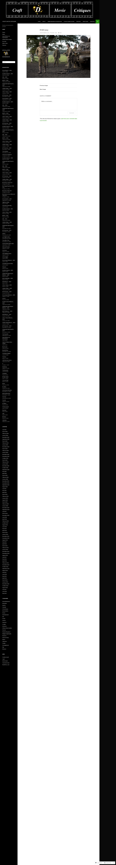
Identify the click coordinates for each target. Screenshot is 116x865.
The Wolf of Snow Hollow (7, 263)
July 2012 (4, 589)
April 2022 (4, 473)
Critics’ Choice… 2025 (7, 91)
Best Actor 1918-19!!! (7, 190)
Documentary (5, 611)
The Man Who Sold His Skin (8, 243)
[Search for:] (8, 62)
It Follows (4, 403)
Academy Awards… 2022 (7, 158)
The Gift (4, 400)
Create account (5, 657)
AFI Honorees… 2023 (6, 148)
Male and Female (6, 247)
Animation (4, 603)
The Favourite (5, 334)
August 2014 (5, 555)
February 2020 (5, 503)
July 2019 (4, 511)
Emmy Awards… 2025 (7, 98)
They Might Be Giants (6, 253)
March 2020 (4, 502)
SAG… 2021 (4, 218)
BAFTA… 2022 (5, 169)
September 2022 (5, 469)
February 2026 (5, 433)
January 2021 (5, 498)
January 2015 (5, 549)
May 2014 (4, 559)
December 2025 (5, 437)
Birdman (4, 416)
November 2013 (5, 564)
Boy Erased (4, 346)
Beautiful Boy (5, 350)
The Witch (4, 373)
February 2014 (5, 562)
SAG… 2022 (4, 166)
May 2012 (4, 593)
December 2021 (5, 481)
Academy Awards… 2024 (7, 101)
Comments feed (5, 662)
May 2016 (4, 528)
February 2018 (5, 521)
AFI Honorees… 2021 (6, 230)
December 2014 (5, 551)
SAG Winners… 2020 (6, 281)
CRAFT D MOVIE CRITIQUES (9, 21)
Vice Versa (4, 250)
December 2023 (5, 454)
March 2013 (4, 580)
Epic (3, 616)
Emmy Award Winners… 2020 (8, 295)
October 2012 (5, 585)
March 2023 (4, 460)
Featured (4, 622)
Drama (3, 612)
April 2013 (4, 578)
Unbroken (4, 420)
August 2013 (5, 570)
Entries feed (5, 660)
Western (4, 649)
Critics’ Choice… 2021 (7, 212)
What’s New (85, 21)
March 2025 (4, 441)
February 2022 (5, 477)
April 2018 (4, 519)
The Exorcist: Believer (7, 154)
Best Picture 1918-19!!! (7, 182)
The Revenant (5, 370)
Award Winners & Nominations (55, 21)
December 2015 (5, 536)
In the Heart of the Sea (7, 390)
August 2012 (5, 587)
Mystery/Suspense (6, 631)
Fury (60, 32)
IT (2, 363)
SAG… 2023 (4, 134)
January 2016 (5, 534)
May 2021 (4, 490)
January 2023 (5, 464)
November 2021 (5, 483)
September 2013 (5, 568)
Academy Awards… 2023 (7, 126)
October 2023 (5, 458)
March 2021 (4, 494)
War (3, 647)
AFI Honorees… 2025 (6, 95)
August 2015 (5, 540)
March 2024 (4, 448)
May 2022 (4, 471)
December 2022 (5, 465)
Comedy (4, 607)
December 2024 (5, 446)
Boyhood (4, 410)
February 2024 (5, 450)
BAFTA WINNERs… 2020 (7, 278)
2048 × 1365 (54, 32)
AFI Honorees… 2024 (6, 123)
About (44, 21)
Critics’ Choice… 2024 (7, 116)
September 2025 (5, 439)
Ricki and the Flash (6, 393)
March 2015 (4, 545)
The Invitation (5, 151)
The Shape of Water (6, 353)
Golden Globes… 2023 (7, 144)
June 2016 (4, 526)
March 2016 (4, 532)
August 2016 (5, 524)
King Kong (4, 366)
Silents (3, 639)
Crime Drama (5, 609)
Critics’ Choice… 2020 (7, 285)
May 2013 (4, 576)
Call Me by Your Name (7, 360)
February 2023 (5, 462)
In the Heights (5, 257)
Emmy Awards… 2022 (7, 198)
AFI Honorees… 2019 (6, 326)
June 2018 (4, 517)
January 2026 (5, 435)
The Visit (4, 396)
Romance (4, 635)
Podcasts (92, 21)
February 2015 (5, 547)
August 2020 (5, 500)
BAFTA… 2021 (5, 215)
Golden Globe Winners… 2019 (8, 322)
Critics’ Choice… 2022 (7, 172)
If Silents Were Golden (69, 21)
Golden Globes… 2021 (7, 222)
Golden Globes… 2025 (7, 88)
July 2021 (4, 488)
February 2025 (5, 443)
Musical (4, 630)
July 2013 (4, 572)
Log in (3, 659)
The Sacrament (5, 406)
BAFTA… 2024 (5, 113)
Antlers (4, 233)
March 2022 (4, 475)
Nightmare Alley (5, 202)
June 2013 (4, 574)
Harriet (3, 298)
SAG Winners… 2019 (6, 314)
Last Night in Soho (6, 237)
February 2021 (5, 496)
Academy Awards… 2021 (7, 208)
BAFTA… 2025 (5, 80)
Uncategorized (5, 645)
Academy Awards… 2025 (7, 73)
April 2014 (4, 561)
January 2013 (5, 582)
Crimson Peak (5, 380)
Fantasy (4, 620)
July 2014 (4, 557)
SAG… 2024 (4, 105)
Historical (4, 626)
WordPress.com (5, 664)
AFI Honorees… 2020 (6, 291)
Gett (3, 413)
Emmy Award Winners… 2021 (8, 260)
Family (3, 618)
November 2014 (5, 553)
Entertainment (5, 614)
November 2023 (5, 456)
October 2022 (5, 467)
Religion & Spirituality (6, 633)
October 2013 (5, 566)
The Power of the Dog (6, 205)
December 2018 (5, 515)
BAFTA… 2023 (5, 138)
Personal (78, 21)
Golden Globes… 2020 (7, 288)
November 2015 (5, 538)
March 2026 (4, 431)
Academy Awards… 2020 (7, 270)
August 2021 (5, 486)
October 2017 (5, 523)
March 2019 (4, 513)
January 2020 (5, 505)
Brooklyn (4, 386)
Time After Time (5, 240)
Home (39, 21)
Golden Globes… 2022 (7, 179)
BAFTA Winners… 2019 (7, 311)
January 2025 (5, 444)
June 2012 (4, 591)
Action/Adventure (6, 601)
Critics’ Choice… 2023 (7, 141)
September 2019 (5, 509)
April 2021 (4, 492)
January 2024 (5, 452)
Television (4, 641)
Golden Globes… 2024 (7, 119)
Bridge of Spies (5, 376)
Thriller (4, 643)
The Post (4, 356)
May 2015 (4, 542)
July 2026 (4, 429)
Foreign (4, 624)
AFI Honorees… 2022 (6, 176)
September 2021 (5, 484)
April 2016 (4, 530)
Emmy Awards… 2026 (7, 70)
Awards (4, 605)
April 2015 (4, 543)
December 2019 (5, 507)
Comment (71, 113)
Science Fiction (5, 637)
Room (3, 383)
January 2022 (5, 479)
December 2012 (5, 583)
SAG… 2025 (4, 77)
